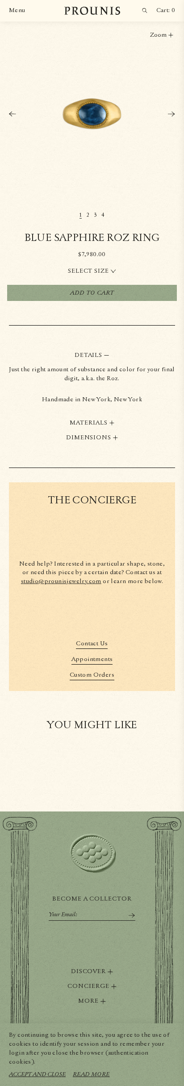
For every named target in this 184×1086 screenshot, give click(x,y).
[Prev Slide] (12, 114)
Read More (91, 1074)
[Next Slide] (171, 114)
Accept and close (37, 1074)
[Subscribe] (131, 915)
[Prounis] (92, 11)
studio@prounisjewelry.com (61, 581)
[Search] (144, 10)
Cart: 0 (165, 10)
